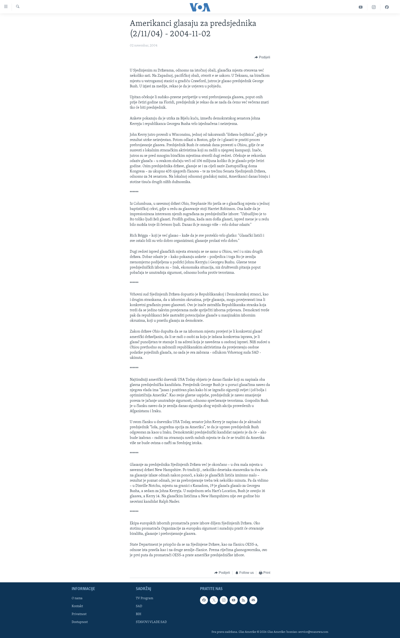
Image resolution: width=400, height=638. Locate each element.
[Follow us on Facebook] (204, 600)
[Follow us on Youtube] (234, 600)
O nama (77, 598)
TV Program (144, 598)
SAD (139, 606)
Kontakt (77, 606)
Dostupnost (80, 622)
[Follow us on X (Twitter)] (214, 600)
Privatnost (79, 614)
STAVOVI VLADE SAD (151, 622)
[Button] (262, 57)
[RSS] (244, 600)
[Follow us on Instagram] (224, 600)
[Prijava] (253, 600)
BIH (138, 614)
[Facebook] (386, 7)
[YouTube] (360, 7)
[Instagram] (373, 7)
